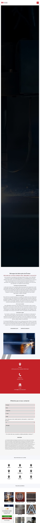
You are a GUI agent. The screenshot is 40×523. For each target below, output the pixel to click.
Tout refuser (6, 518)
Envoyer (19, 437)
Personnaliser (7, 520)
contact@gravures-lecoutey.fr (20, 389)
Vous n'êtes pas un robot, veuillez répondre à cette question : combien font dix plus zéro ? (19, 420)
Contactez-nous (24, 328)
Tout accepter (7, 516)
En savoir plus (14, 328)
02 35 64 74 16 (20, 379)
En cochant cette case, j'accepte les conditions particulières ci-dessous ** (19, 434)
